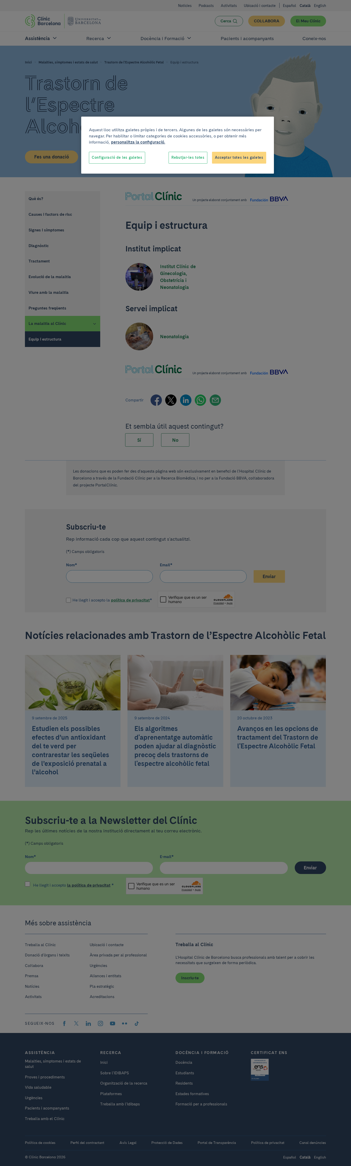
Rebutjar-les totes (188, 157)
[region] (177, 145)
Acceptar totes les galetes (239, 157)
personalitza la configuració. (138, 142)
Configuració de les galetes (117, 157)
